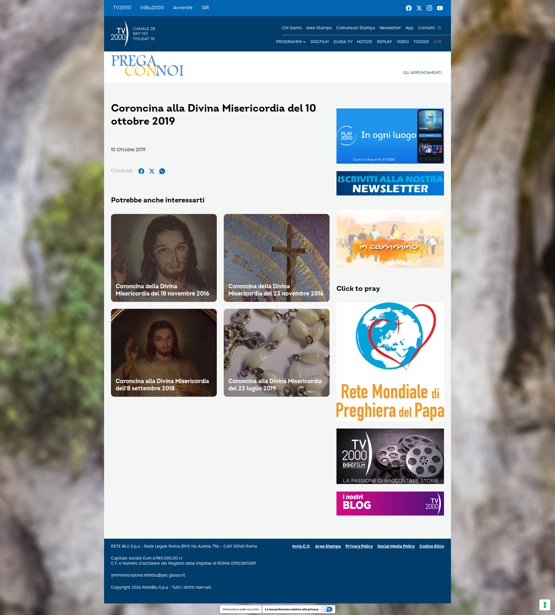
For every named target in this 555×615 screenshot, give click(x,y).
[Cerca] (439, 28)
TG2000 (421, 41)
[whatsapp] (162, 171)
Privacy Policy (359, 546)
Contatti (426, 27)
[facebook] (141, 171)
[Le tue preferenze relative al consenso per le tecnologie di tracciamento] (544, 604)
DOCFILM (319, 41)
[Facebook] (409, 8)
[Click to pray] (390, 362)
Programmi (289, 41)
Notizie (364, 41)
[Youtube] (440, 8)
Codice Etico (431, 546)
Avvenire (183, 8)
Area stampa (319, 27)
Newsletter (390, 27)
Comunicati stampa (355, 27)
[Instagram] (430, 8)
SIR (205, 8)
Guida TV (342, 41)
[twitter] (152, 171)
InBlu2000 (152, 8)
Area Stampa (328, 546)
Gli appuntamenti (422, 72)
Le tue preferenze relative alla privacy (292, 609)
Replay (384, 41)
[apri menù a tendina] (304, 42)
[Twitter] (419, 8)
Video (403, 41)
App (410, 27)
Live (438, 41)
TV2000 (122, 8)
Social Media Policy (396, 546)
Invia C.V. (301, 546)
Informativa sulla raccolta (241, 609)
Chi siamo (291, 27)
